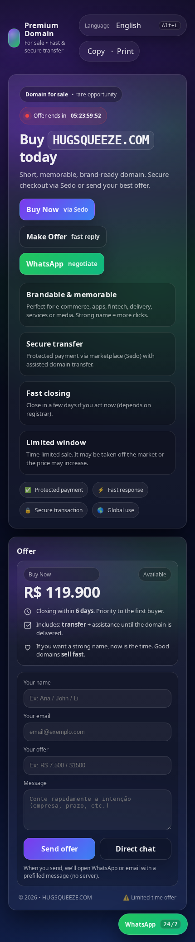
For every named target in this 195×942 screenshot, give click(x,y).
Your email (37, 716)
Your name (37, 682)
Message (35, 783)
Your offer (36, 749)
